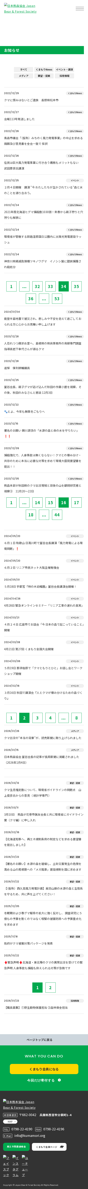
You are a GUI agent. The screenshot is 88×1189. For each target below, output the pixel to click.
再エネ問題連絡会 (16, 1146)
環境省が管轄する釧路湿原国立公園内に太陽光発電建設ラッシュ (42, 239)
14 (37, 502)
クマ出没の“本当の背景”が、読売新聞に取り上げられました (42, 738)
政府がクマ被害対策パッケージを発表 (28, 943)
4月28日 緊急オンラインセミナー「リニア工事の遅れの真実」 (44, 605)
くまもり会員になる (44, 1069)
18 (31, 515)
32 (37, 286)
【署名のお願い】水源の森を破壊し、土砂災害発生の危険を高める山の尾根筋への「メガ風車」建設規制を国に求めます (42, 866)
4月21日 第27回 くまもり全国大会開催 (29, 649)
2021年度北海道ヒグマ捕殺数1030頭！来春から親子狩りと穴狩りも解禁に (43, 215)
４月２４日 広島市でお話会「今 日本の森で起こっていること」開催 (44, 627)
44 (57, 515)
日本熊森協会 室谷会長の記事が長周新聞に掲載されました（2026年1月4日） (41, 759)
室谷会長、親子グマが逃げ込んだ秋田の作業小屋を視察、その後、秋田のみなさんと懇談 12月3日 (42, 390)
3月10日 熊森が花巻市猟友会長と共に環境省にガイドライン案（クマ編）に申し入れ (43, 817)
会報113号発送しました (19, 119)
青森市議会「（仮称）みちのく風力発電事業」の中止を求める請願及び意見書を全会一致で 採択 (43, 141)
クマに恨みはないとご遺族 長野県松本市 (31, 100)
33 (50, 286)
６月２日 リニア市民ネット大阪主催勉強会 (31, 567)
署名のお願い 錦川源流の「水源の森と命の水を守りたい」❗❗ (41, 433)
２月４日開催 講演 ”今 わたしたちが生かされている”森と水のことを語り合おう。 (43, 190)
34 (63, 286)
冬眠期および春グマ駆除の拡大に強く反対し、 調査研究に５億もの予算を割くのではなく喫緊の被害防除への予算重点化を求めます (43, 918)
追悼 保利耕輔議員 (17, 368)
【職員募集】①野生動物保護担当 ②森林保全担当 (36, 1007)
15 (50, 502)
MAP (10, 1121)
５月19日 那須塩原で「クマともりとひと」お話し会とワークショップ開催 (43, 671)
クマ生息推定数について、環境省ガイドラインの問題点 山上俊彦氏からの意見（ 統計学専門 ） (42, 792)
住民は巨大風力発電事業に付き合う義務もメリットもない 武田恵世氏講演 (42, 165)
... (24, 286)
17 (76, 502)
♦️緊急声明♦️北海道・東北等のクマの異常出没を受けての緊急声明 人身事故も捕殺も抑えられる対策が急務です (43, 965)
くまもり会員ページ (46, 1146)
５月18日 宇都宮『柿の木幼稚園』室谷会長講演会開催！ (40, 586)
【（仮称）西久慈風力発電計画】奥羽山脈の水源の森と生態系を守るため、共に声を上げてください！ (43, 891)
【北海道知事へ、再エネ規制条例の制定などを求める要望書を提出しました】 (42, 842)
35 (76, 286)
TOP (9, 21)
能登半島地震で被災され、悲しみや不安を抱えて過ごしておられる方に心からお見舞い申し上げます (42, 321)
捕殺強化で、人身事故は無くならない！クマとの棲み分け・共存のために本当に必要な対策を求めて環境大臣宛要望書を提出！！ (42, 461)
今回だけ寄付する (41, 1080)
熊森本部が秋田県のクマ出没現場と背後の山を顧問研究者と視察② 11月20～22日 (42, 488)
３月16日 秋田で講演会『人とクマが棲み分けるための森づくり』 (43, 695)
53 (57, 298)
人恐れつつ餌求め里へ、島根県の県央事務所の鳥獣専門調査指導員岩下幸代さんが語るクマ (42, 346)
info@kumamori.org (29, 1135)
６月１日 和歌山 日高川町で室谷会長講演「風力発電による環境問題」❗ (43, 546)
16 (63, 502)
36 (31, 298)
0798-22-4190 (21, 1128)
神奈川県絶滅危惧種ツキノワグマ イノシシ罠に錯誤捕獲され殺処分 (42, 264)
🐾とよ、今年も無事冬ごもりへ (24, 411)
